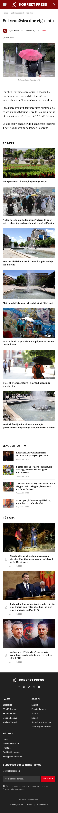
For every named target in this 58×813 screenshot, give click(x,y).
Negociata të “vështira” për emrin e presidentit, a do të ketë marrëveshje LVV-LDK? (30, 655)
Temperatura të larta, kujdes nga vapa (24, 181)
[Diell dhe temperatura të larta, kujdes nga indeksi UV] (29, 364)
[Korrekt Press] (30, 4)
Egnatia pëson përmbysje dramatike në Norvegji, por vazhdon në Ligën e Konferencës (34, 470)
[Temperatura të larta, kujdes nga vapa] (29, 163)
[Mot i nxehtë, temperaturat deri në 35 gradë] (29, 284)
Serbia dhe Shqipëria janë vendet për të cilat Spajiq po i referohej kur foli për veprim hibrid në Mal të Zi (31, 607)
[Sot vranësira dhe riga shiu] (29, 60)
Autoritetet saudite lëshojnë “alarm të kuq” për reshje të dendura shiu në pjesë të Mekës (28, 221)
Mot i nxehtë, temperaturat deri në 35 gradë (28, 303)
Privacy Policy (9, 789)
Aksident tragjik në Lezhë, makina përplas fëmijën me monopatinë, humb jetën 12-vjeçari (31, 559)
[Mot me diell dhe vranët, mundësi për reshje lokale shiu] (29, 243)
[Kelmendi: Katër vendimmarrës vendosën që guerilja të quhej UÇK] (8, 456)
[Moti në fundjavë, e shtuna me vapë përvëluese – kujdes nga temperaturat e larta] (29, 406)
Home (5, 13)
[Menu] (4, 4)
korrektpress (17, 31)
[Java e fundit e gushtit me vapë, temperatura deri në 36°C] (29, 323)
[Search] (53, 4)
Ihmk (44, 31)
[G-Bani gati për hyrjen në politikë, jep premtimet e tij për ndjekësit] (8, 503)
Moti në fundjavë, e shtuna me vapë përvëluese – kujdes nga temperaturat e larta (28, 426)
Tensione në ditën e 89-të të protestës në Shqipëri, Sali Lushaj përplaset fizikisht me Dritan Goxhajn (35, 486)
